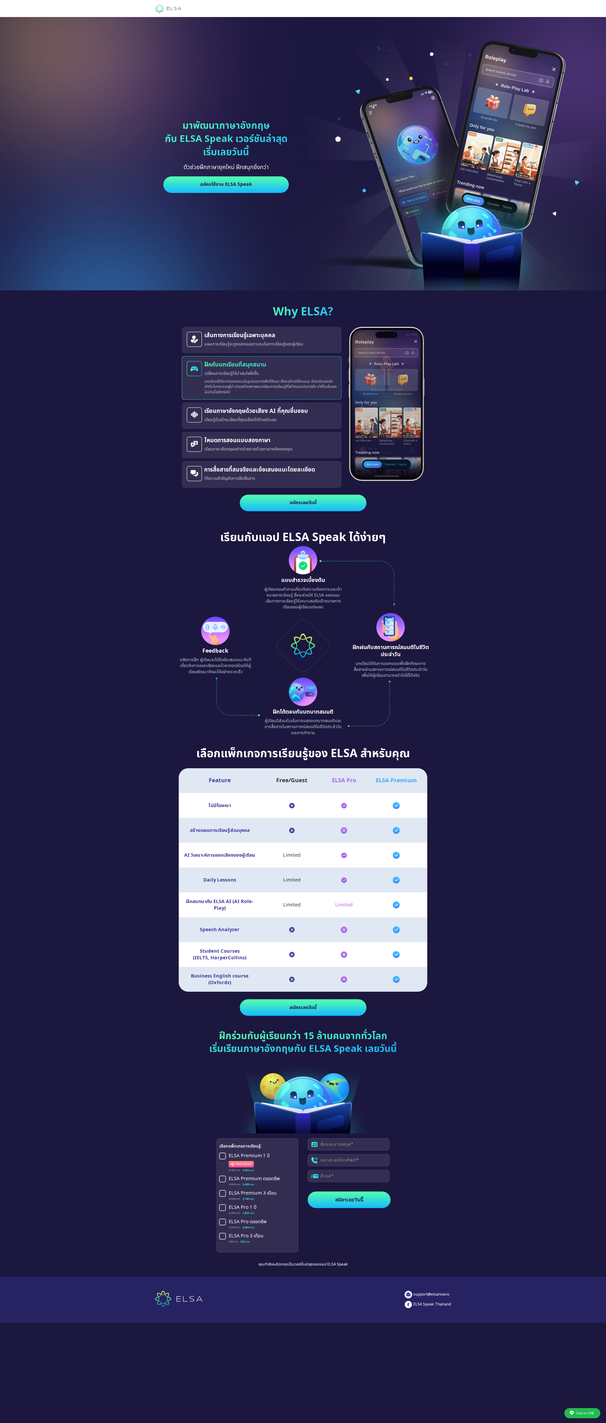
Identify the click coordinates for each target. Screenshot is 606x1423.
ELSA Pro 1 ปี (242, 1213)
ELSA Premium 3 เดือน (253, 1198)
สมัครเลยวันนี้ (303, 508)
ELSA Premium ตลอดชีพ (254, 1184)
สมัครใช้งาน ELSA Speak (226, 184)
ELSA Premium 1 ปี (249, 1161)
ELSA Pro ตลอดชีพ (248, 1227)
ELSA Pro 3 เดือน (246, 1241)
